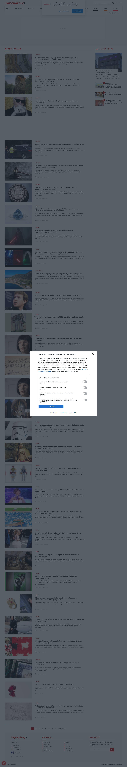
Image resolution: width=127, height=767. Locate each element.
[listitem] (63, 378)
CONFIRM (51, 406)
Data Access (63, 412)
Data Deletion (53, 412)
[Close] (93, 354)
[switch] (85, 381)
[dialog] (63, 383)
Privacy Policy (73, 412)
